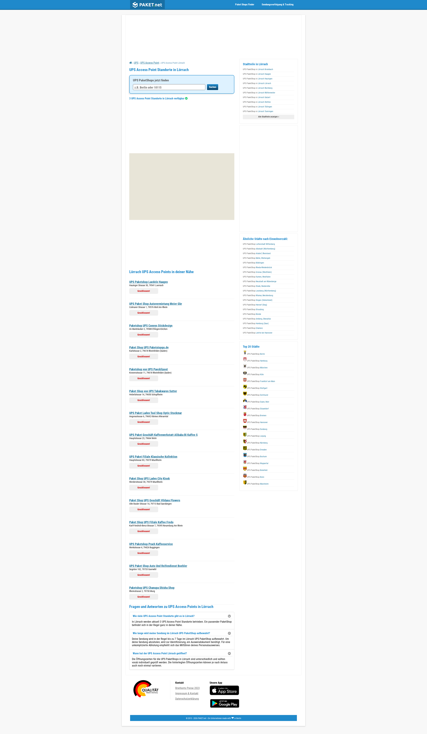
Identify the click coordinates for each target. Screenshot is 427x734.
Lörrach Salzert (256, 97)
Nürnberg (257, 443)
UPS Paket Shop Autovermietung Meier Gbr (155, 303)
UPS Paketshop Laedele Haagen (148, 282)
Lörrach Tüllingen (257, 107)
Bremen (256, 415)
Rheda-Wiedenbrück (257, 267)
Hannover (257, 422)
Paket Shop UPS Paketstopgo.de (149, 347)
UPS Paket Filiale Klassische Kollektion (153, 456)
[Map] (181, 186)
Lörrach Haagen (257, 74)
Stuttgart (257, 388)
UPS (136, 62)
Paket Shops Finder (244, 4)
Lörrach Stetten (257, 102)
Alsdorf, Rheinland (257, 253)
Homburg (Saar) (256, 323)
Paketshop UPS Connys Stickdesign (150, 325)
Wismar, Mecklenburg (258, 295)
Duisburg (257, 429)
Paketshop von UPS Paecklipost (148, 369)
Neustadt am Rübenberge (259, 281)
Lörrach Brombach (258, 69)
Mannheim (258, 484)
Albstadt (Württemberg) (259, 249)
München (257, 367)
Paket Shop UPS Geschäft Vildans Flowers (154, 500)
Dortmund (257, 395)
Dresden (257, 450)
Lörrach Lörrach (257, 83)
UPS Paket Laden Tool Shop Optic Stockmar (155, 413)
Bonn (255, 477)
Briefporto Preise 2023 (187, 688)
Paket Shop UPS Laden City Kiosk (149, 478)
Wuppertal (257, 463)
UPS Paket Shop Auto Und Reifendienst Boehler (158, 566)
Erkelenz (253, 328)
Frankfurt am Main (261, 381)
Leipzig (256, 436)
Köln (255, 374)
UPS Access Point (149, 62)
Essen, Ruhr (258, 402)
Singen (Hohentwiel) (257, 300)
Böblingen (253, 263)
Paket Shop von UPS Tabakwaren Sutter (153, 391)
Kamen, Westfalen (257, 277)
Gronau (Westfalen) (257, 272)
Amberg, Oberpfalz (257, 319)
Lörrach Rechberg (257, 88)
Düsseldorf (258, 409)
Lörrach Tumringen (258, 111)
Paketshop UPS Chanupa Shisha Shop (151, 587)
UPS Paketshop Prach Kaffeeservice (151, 544)
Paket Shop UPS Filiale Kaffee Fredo (151, 522)
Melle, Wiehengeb (256, 258)
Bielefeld (257, 470)
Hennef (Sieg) (255, 305)
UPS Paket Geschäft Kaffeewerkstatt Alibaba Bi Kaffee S (163, 435)
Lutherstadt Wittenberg (259, 244)
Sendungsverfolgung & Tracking (278, 4)
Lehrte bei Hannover (257, 333)
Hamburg (257, 361)
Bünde (252, 314)
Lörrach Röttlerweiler (259, 93)
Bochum (257, 456)
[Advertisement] (181, 126)
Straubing (253, 309)
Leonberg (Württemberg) (259, 291)
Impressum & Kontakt (186, 693)
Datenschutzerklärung (187, 698)
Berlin (256, 354)
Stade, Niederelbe (256, 286)
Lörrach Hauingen (257, 79)
